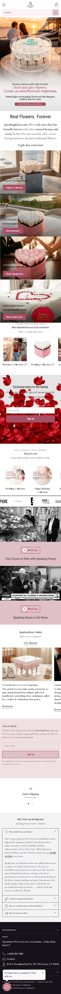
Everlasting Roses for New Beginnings (20, 685)
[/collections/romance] (30, 64)
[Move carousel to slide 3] (32, 803)
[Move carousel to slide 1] (28, 803)
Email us (11, 959)
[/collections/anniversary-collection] (30, 301)
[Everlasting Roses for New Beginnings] (27, 664)
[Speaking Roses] (30, 5)
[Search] (55, 12)
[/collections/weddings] (30, 171)
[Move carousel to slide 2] (30, 803)
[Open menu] (4, 5)
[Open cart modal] (56, 5)
